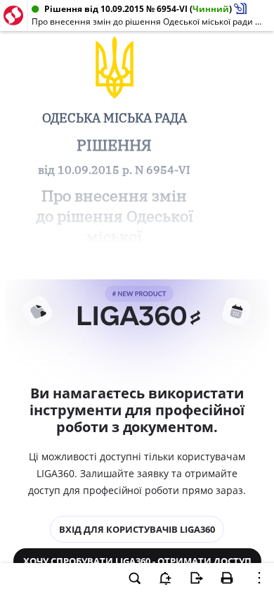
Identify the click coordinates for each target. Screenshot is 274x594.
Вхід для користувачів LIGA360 (137, 529)
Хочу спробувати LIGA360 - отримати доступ (137, 561)
